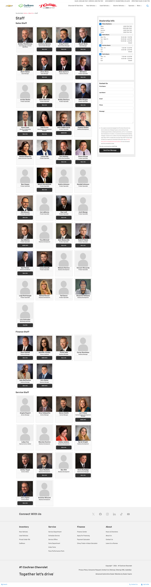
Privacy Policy (83, 570)
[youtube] (128, 514)
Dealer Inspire (127, 574)
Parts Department (54, 543)
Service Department (54, 532)
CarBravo (22, 543)
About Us (30, 13)
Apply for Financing (83, 535)
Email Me (25, 325)
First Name (102, 86)
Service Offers (53, 539)
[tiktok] (121, 514)
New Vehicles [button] (90, 6)
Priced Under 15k (24, 539)
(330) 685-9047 (127, 28)
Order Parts (52, 547)
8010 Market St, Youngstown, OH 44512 (117, 1)
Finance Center (82, 532)
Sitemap (112, 570)
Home (25, 13)
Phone (101, 105)
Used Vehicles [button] (104, 6)
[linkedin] (114, 514)
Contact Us (109, 539)
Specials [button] (131, 6)
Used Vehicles (23, 535)
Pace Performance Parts (56, 551)
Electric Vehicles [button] (118, 6)
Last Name (102, 92)
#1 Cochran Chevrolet (125, 566)
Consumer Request (95, 570)
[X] (93, 514)
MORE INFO (64, 133)
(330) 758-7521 (127, 26)
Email (101, 98)
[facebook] (100, 514)
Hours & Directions (112, 532)
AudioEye (128, 570)
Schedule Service (54, 535)
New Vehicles (23, 532)
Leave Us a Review (112, 543)
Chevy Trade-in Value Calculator (87, 543)
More (139, 6)
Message (102, 111)
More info (44, 49)
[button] (147, 5)
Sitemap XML (120, 570)
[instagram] (107, 514)
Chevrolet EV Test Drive (75, 5)
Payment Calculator (83, 539)
